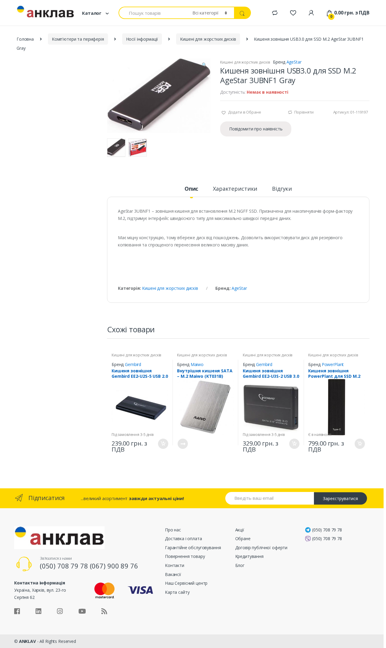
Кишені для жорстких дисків (208, 39)
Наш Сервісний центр (186, 583)
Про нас (173, 530)
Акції (239, 530)
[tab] (191, 191)
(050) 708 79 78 (327, 530)
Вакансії (173, 574)
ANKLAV (27, 641)
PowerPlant (333, 364)
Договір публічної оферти (261, 547)
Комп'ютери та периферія (78, 39)
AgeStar (294, 62)
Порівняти (304, 112)
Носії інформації (142, 39)
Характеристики (235, 189)
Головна (25, 39)
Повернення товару (185, 556)
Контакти (174, 565)
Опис (191, 189)
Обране (243, 538)
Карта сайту (177, 592)
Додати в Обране (244, 112)
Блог (240, 565)
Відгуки (282, 189)
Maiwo (197, 364)
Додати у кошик (162, 444)
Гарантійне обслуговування (193, 547)
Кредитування (249, 556)
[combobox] (152, 13)
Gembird (133, 364)
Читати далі (182, 444)
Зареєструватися (340, 498)
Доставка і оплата (183, 538)
